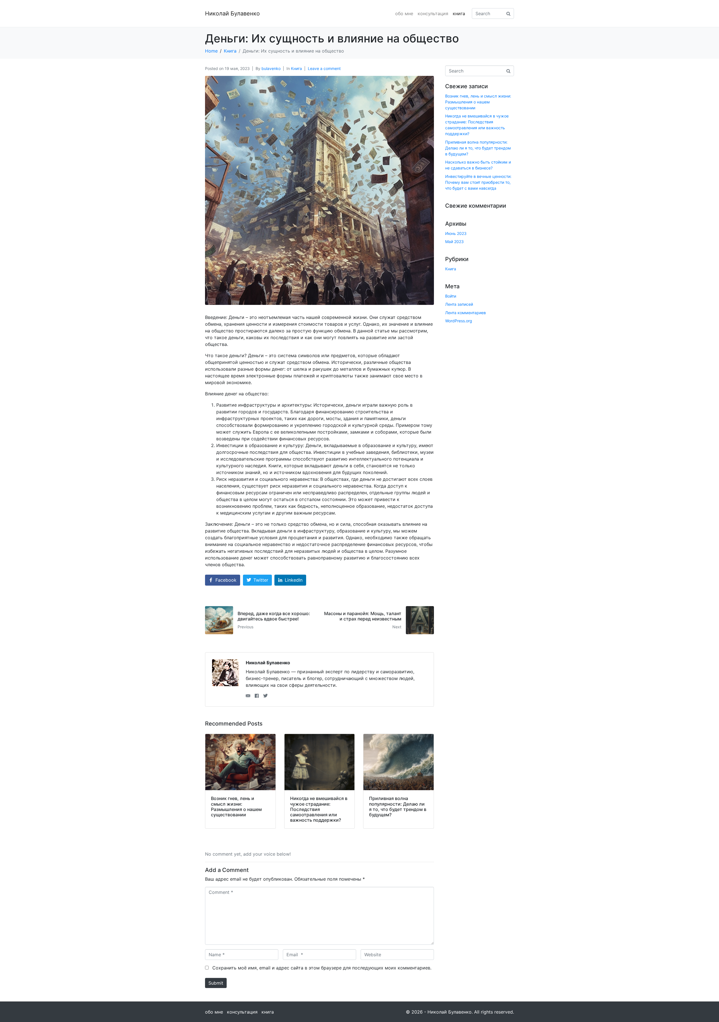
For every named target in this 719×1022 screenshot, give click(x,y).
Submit (215, 983)
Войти (450, 296)
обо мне (404, 13)
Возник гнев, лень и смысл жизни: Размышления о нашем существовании (478, 102)
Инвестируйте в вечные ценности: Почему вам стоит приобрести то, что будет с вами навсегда (478, 182)
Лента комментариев (465, 312)
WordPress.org (458, 320)
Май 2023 (454, 241)
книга (459, 13)
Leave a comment (324, 68)
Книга (296, 68)
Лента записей (459, 304)
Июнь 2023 (456, 233)
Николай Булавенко (232, 13)
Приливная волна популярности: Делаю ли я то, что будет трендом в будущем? (478, 148)
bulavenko (271, 68)
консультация (433, 13)
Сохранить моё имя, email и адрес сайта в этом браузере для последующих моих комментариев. (321, 968)
